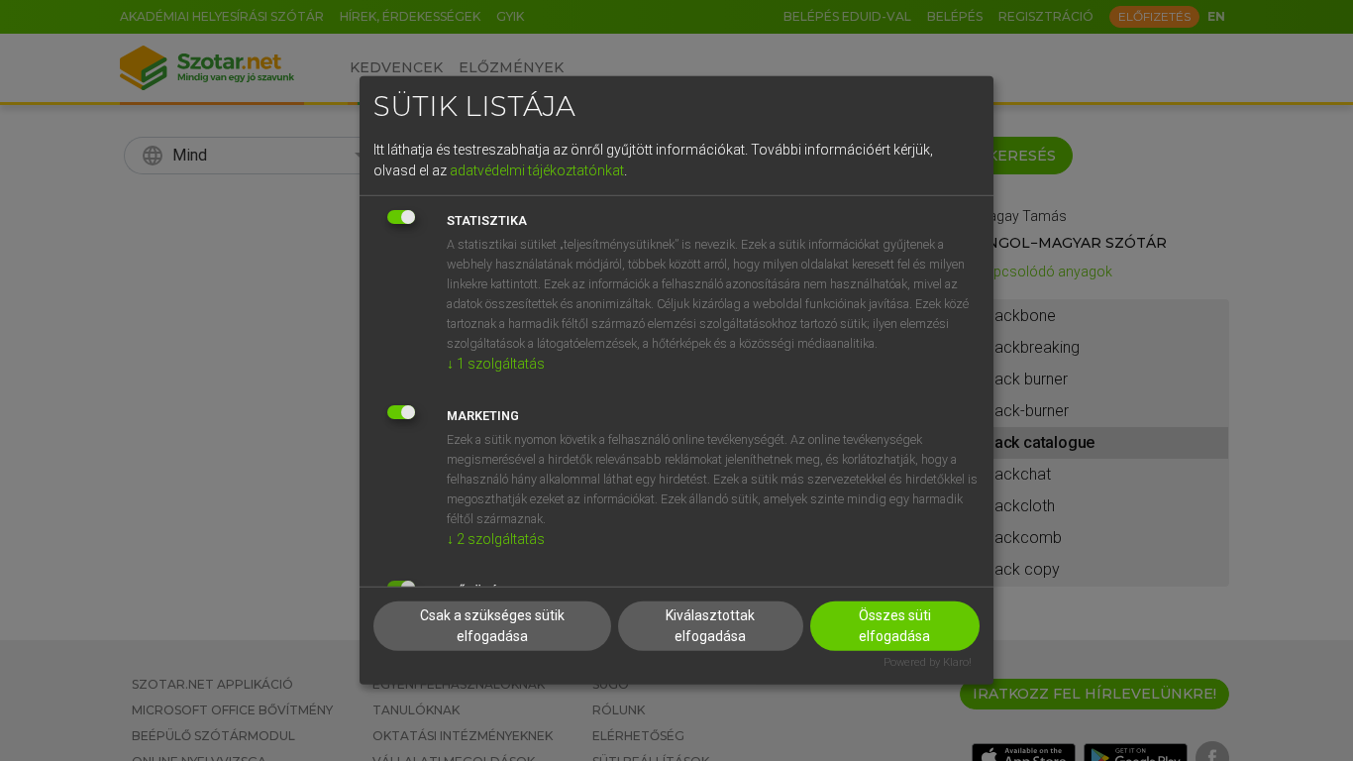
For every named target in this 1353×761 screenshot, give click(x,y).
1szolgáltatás (496, 363)
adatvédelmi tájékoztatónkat (537, 169)
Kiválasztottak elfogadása (710, 624)
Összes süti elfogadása (895, 624)
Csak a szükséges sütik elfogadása (492, 624)
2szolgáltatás (496, 538)
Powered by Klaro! (928, 661)
